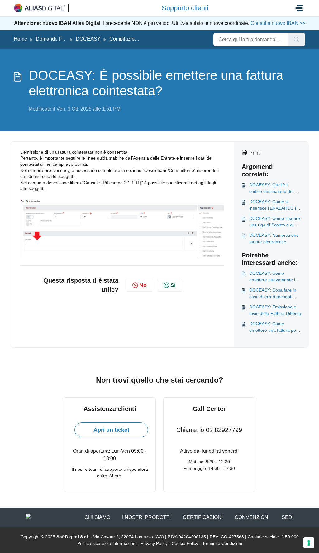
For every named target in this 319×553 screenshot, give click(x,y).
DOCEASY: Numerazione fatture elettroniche (274, 238)
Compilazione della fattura (138, 38)
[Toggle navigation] (299, 8)
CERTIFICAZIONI (203, 517)
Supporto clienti (185, 8)
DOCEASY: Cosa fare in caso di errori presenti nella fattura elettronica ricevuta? (272, 294)
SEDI (287, 517)
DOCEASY (88, 38)
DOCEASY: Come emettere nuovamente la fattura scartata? (273, 277)
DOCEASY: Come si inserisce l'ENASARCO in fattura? (273, 205)
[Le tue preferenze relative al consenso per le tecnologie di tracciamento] (308, 542)
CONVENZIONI (252, 517)
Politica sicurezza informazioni (106, 543)
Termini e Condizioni (222, 543)
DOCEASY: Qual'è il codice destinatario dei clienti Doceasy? (271, 188)
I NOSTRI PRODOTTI (146, 517)
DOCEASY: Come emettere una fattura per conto (273, 327)
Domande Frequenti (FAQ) (65, 38)
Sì (173, 285)
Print (254, 152)
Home (20, 38)
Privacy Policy (154, 543)
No (143, 285)
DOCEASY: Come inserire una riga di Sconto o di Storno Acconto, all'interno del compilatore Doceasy (275, 222)
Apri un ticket (111, 430)
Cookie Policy (185, 543)
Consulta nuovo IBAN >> (277, 23)
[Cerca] (296, 39)
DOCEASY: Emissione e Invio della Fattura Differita (275, 310)
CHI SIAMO (97, 517)
